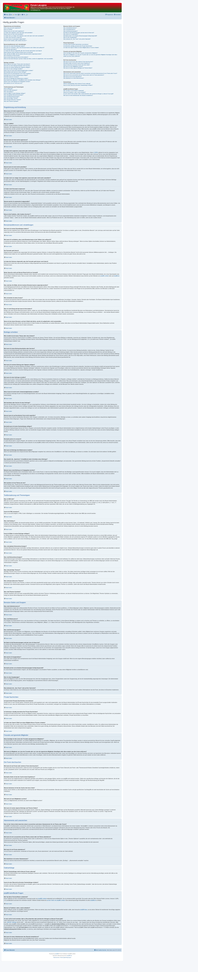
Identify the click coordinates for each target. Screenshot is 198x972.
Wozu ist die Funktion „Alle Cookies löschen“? (15, 40)
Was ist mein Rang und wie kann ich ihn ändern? (16, 57)
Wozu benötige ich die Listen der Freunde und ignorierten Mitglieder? (80, 53)
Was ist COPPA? (8, 29)
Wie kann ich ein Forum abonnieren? (72, 76)
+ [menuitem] (27, 14)
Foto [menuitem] (16, 14)
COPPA (96, 152)
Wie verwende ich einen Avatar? (12, 55)
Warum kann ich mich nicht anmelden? (13, 34)
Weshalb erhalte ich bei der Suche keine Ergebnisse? (76, 63)
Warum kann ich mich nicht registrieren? (14, 31)
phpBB (56, 953)
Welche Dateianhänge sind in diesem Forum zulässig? (76, 83)
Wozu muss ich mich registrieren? (12, 28)
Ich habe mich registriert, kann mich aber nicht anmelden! (18, 32)
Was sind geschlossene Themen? (12, 99)
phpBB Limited (104, 276)
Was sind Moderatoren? (69, 29)
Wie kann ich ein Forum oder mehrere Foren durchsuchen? (78, 61)
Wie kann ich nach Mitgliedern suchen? (73, 66)
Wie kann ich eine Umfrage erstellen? (13, 68)
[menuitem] (6, 14)
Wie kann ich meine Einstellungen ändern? (14, 46)
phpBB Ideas (83, 909)
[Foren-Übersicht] (17, 7)
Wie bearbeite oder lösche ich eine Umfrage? (15, 72)
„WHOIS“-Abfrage (11, 922)
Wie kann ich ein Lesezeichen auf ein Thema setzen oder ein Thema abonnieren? (83, 75)
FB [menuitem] (24, 14)
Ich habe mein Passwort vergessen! (13, 37)
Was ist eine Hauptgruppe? (70, 37)
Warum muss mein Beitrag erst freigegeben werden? (17, 81)
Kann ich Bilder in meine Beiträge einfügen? (14, 93)
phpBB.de (116, 276)
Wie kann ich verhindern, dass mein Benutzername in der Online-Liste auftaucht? (24, 47)
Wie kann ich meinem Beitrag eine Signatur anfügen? (17, 67)
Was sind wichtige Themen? (11, 98)
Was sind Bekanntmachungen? (11, 96)
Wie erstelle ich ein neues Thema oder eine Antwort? (17, 64)
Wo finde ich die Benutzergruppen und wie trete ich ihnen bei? (78, 32)
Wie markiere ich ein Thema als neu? (13, 83)
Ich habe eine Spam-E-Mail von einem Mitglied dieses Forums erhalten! (81, 47)
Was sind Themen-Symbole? (11, 101)
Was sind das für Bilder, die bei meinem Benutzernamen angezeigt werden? (22, 54)
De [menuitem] (11, 14)
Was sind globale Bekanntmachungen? (13, 95)
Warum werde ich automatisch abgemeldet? (15, 39)
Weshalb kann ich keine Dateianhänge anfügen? (16, 75)
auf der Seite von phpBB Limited (56, 900)
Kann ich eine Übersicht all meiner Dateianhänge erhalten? (78, 85)
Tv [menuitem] (20, 14)
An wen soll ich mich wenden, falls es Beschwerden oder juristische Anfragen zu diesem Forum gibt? (88, 93)
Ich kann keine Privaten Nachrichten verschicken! (75, 44)
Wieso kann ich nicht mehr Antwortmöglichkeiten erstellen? (18, 70)
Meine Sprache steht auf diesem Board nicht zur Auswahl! (18, 52)
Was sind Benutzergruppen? (70, 31)
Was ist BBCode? (8, 88)
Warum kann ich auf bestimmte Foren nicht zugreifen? (17, 73)
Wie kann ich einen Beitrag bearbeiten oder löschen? (17, 65)
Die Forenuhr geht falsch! (10, 49)
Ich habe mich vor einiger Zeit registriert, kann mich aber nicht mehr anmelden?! (24, 35)
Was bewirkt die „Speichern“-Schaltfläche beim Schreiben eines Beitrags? (22, 80)
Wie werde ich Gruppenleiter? (70, 34)
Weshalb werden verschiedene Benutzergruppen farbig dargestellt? (80, 35)
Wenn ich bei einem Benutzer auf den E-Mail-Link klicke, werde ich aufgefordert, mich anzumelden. (28, 58)
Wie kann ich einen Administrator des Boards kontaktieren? (78, 95)
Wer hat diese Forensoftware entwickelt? (73, 90)
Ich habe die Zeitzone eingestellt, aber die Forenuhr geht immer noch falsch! (23, 50)
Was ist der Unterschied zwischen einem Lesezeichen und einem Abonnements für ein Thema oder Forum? (90, 73)
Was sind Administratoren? (70, 28)
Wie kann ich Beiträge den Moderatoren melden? (16, 78)
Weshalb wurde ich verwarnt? (11, 76)
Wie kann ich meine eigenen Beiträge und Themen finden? (77, 68)
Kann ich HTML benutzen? (10, 90)
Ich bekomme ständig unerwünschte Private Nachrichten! (77, 46)
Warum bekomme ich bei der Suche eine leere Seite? (76, 64)
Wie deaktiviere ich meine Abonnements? (73, 78)
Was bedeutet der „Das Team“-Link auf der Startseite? (77, 39)
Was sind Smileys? (8, 91)
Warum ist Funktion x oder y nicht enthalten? (74, 92)
